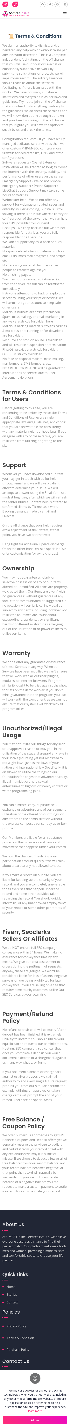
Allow (35, 1420)
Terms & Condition (20, 1338)
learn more (35, 1411)
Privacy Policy (16, 1326)
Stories (12, 1294)
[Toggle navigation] (65, 13)
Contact (12, 1302)
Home (11, 1287)
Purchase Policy (18, 1349)
